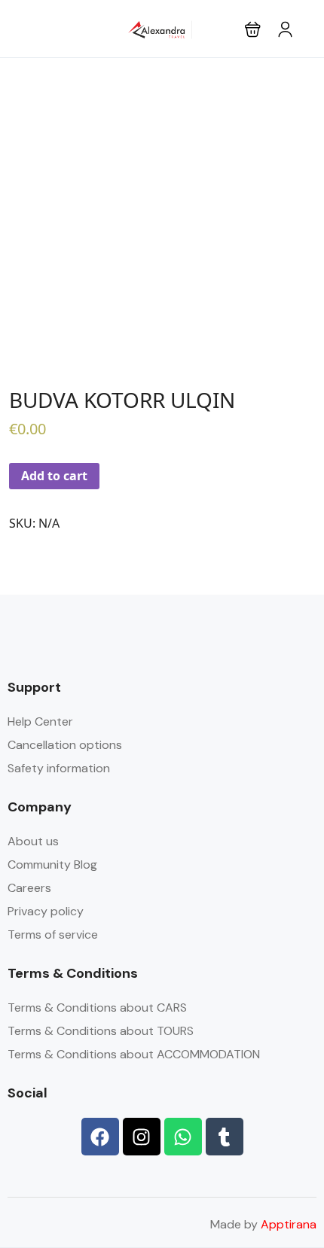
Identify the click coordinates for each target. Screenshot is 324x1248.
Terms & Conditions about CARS (97, 1007)
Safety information (59, 768)
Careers (29, 888)
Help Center (40, 721)
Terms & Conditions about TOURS (101, 1031)
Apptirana (288, 1224)
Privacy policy (46, 911)
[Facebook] (100, 1136)
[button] (252, 29)
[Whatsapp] (183, 1136)
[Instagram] (141, 1136)
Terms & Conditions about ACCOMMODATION (134, 1054)
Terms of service (53, 934)
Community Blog (52, 864)
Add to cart (54, 475)
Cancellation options (65, 745)
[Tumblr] (224, 1136)
